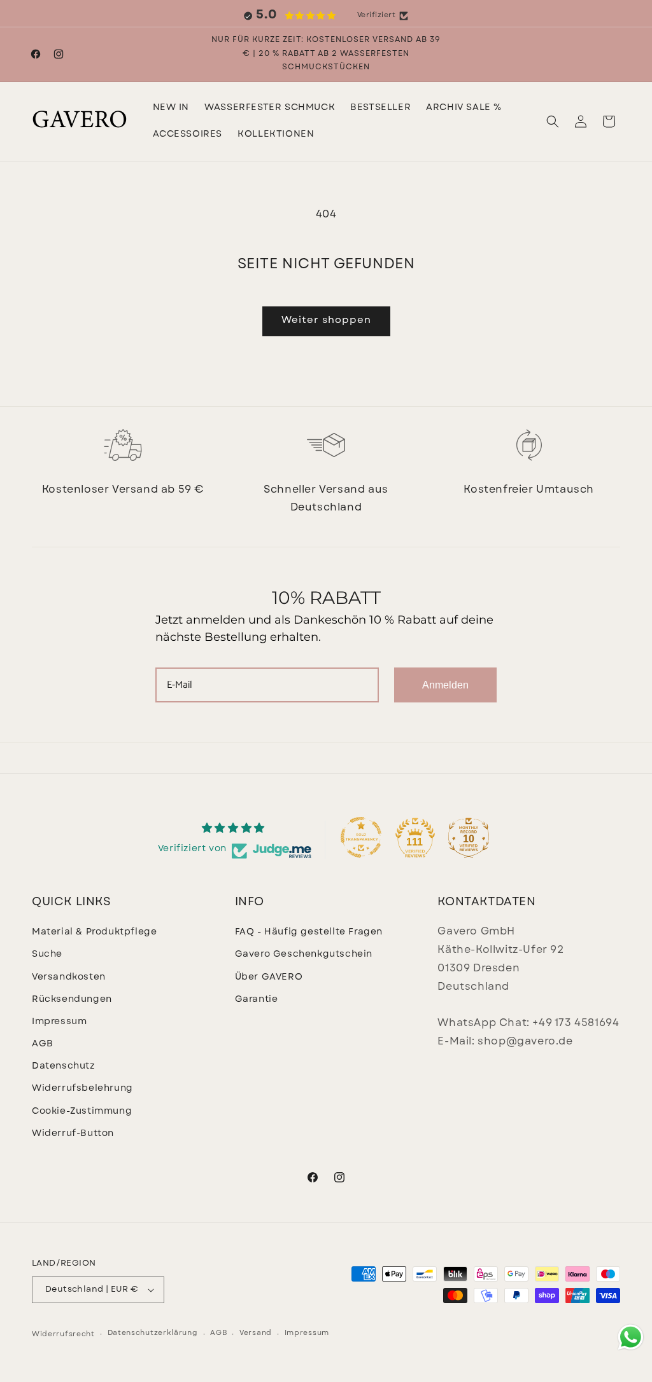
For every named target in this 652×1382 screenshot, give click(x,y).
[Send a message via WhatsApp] (631, 1337)
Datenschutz (63, 1066)
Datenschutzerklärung (153, 1333)
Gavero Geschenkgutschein (303, 954)
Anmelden (445, 685)
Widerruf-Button (73, 1134)
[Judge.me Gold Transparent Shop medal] (361, 837)
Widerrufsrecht (63, 1334)
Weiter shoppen (326, 320)
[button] (270, 108)
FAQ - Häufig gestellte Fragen (309, 932)
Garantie (256, 999)
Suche (47, 954)
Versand (255, 1333)
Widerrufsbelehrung (82, 1088)
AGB (42, 1044)
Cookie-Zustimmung (82, 1111)
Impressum (59, 1022)
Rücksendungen (72, 999)
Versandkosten (69, 977)
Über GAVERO (269, 977)
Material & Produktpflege (94, 932)
